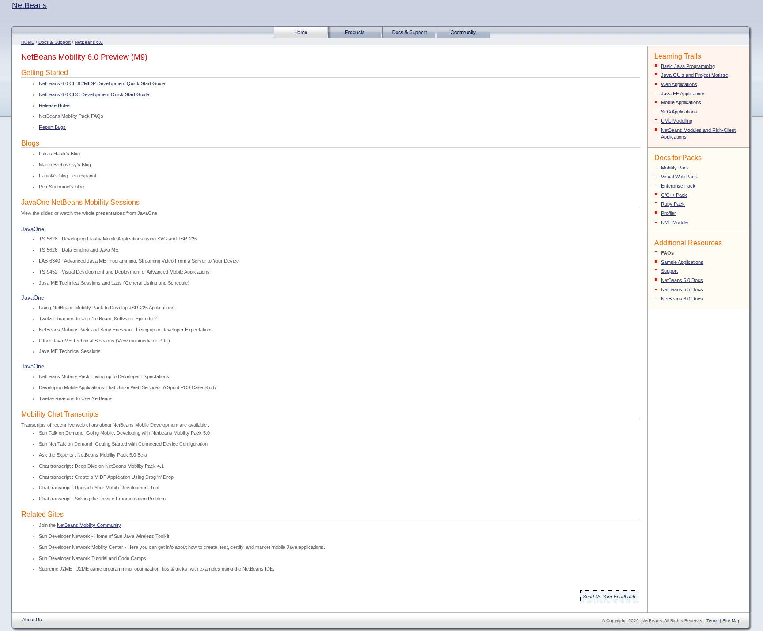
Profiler (668, 213)
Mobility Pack (675, 167)
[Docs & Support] (408, 36)
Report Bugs (52, 127)
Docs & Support (54, 42)
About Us (32, 619)
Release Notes (55, 105)
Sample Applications (682, 262)
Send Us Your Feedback (609, 596)
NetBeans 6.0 (89, 42)
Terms (712, 620)
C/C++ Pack (674, 195)
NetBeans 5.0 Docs (682, 280)
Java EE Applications (683, 93)
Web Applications (679, 84)
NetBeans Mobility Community (89, 525)
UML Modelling (676, 121)
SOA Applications (679, 111)
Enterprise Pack (678, 185)
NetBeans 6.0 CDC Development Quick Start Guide (94, 94)
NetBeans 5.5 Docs (682, 289)
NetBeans (29, 5)
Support (669, 271)
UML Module (674, 222)
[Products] (354, 36)
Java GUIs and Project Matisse (694, 75)
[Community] (463, 36)
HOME (27, 42)
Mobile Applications (681, 102)
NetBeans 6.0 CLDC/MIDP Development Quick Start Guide (102, 83)
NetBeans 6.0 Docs (682, 298)
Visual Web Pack (679, 176)
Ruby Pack (673, 204)
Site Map (731, 620)
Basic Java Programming (688, 66)
